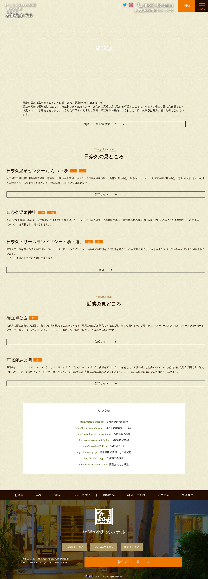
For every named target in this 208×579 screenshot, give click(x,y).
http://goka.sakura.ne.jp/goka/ (94, 440)
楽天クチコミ (131, 547)
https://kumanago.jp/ (87, 452)
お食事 (19, 495)
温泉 (39, 495)
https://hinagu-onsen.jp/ (92, 421)
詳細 (101, 269)
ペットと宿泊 (81, 495)
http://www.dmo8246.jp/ (95, 446)
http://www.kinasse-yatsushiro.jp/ (94, 434)
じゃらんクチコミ (103, 547)
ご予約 (186, 5)
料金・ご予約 (136, 495)
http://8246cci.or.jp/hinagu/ (89, 428)
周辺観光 (109, 495)
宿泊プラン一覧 (128, 562)
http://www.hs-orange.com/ (93, 464)
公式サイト (101, 194)
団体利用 (187, 495)
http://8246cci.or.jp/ (94, 458)
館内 (57, 495)
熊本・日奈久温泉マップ (100, 124)
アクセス (163, 495)
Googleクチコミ (74, 547)
